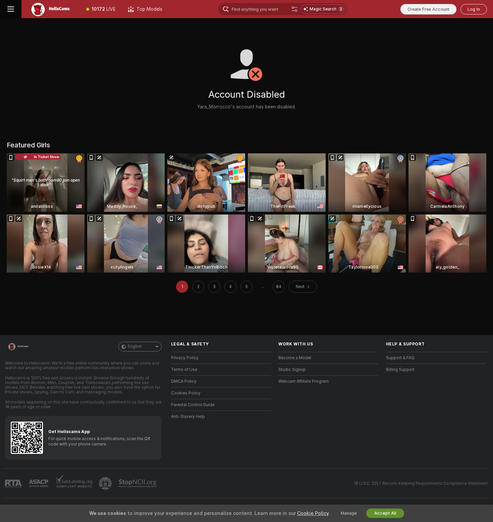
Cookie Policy (313, 513)
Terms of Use (184, 369)
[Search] (294, 9)
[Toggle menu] (10, 9)
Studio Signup (292, 369)
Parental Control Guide (193, 404)
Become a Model (294, 357)
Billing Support (400, 369)
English (135, 346)
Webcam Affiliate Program (303, 381)
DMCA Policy (184, 381)
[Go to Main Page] (50, 9)
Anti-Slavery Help (188, 416)
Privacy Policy (185, 357)
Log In (474, 9)
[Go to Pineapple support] (106, 483)
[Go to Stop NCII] (138, 483)
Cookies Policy (186, 393)
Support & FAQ (400, 357)
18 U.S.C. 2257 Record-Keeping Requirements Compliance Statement (421, 483)
